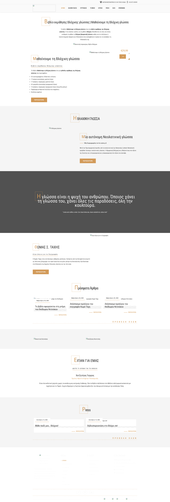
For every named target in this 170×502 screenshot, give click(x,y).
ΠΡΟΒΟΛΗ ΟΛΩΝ (125, 322)
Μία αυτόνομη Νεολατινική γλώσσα (107, 137)
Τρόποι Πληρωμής (94, 467)
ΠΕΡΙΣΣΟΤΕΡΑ (39, 100)
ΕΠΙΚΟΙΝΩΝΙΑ (122, 8)
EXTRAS (100, 8)
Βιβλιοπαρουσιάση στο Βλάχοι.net (102, 425)
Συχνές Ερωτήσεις (94, 460)
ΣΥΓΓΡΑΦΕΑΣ (83, 8)
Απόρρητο (91, 474)
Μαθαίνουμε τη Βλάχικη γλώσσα (56, 59)
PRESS (107, 8)
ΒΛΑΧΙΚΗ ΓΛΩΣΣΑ (72, 8)
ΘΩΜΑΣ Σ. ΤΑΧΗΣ (47, 247)
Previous (34, 381)
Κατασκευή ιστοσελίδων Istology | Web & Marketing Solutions (66, 499)
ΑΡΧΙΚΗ (63, 8)
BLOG (114, 8)
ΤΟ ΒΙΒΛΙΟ (92, 8)
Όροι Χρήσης (92, 464)
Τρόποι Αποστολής (94, 471)
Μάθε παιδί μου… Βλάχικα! (46, 425)
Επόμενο (135, 381)
